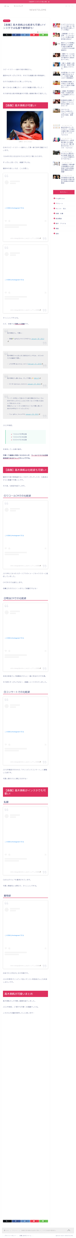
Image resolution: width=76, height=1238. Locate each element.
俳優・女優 (59, 213)
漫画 (57, 228)
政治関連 (59, 218)
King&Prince (60, 198)
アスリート (6, 21)
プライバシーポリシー (10, 1235)
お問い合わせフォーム (25, 1235)
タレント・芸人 (61, 208)
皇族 (57, 233)
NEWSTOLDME (38, 10)
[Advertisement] (25, 52)
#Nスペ (36, 378)
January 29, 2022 (32, 414)
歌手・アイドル (61, 223)
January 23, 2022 (34, 384)
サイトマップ (18, 6)
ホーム (6, 6)
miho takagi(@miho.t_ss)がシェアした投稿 (24, 238)
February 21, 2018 (34, 364)
